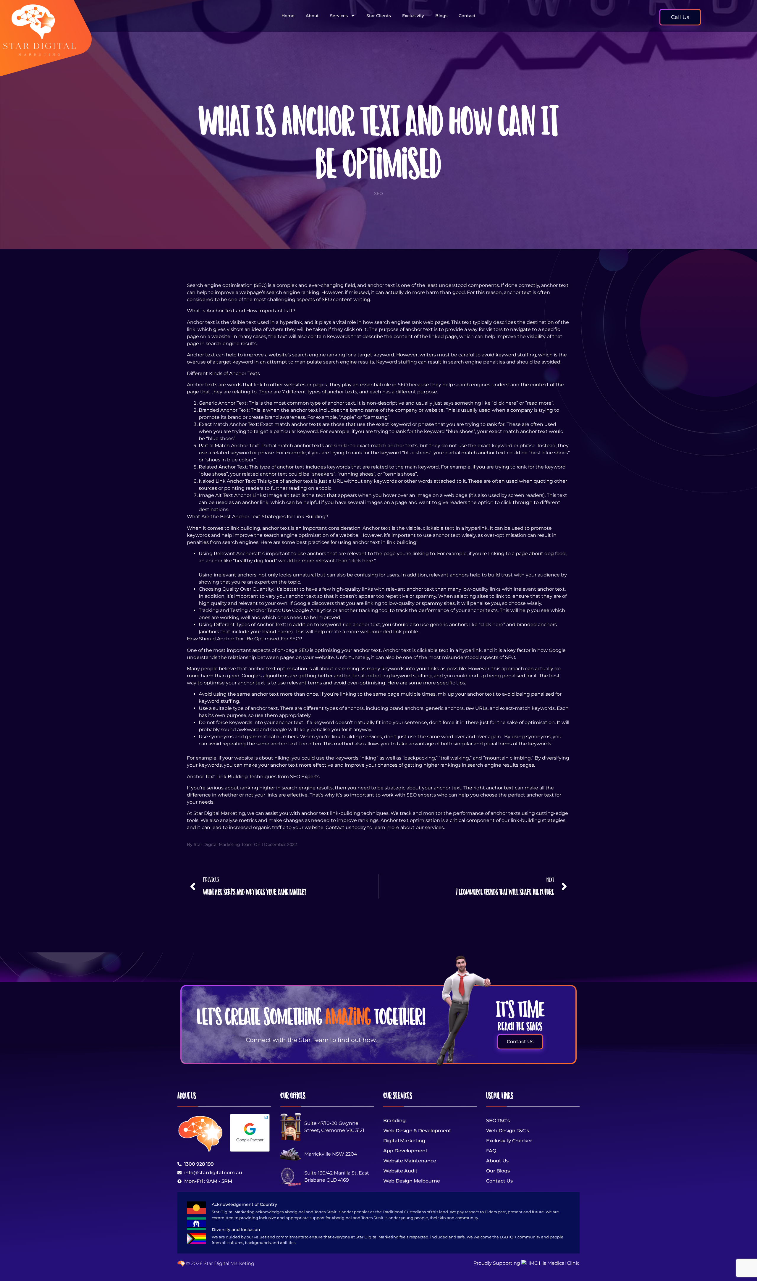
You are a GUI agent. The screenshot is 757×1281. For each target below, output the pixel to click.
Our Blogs (498, 1171)
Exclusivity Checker (509, 1140)
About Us (497, 1161)
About (312, 15)
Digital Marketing (404, 1140)
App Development (405, 1151)
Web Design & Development (417, 1130)
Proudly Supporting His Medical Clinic (526, 1263)
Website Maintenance (409, 1161)
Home (288, 15)
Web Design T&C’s (507, 1130)
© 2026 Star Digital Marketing (219, 1263)
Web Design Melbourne (411, 1181)
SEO (378, 193)
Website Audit (400, 1171)
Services (339, 15)
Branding (394, 1120)
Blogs (441, 15)
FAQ (491, 1151)
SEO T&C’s (498, 1120)
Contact (467, 15)
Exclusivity (413, 15)
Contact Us (499, 1181)
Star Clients (378, 15)
